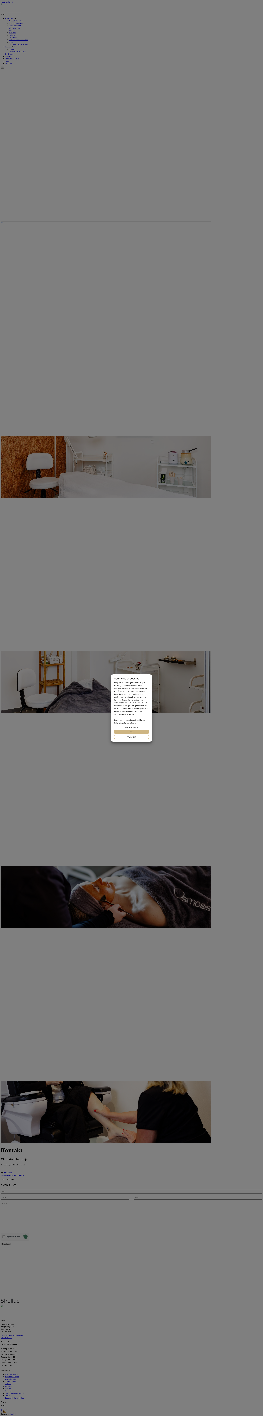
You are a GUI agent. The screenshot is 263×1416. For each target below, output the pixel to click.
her (136, 723)
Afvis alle (131, 737)
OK (131, 732)
